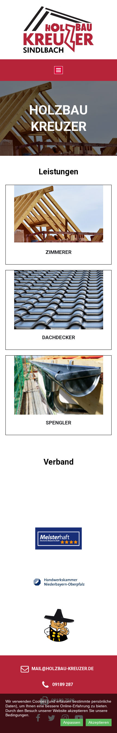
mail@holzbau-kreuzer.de (63, 668)
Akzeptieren (98, 722)
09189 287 (62, 684)
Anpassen (71, 722)
